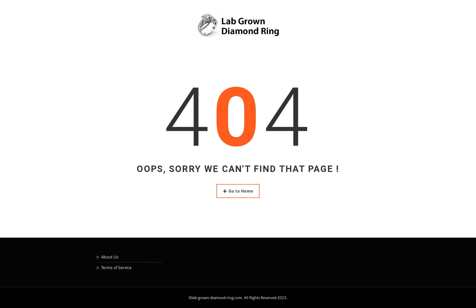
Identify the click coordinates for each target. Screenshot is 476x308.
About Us (110, 257)
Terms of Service (116, 267)
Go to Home (241, 191)
